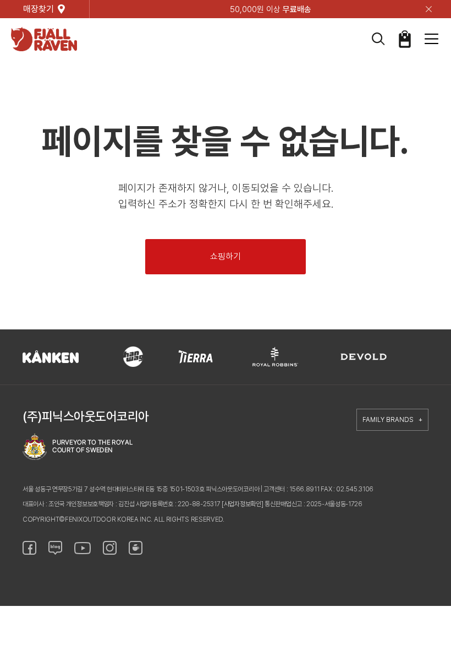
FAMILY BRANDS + (392, 420)
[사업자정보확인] (242, 504)
